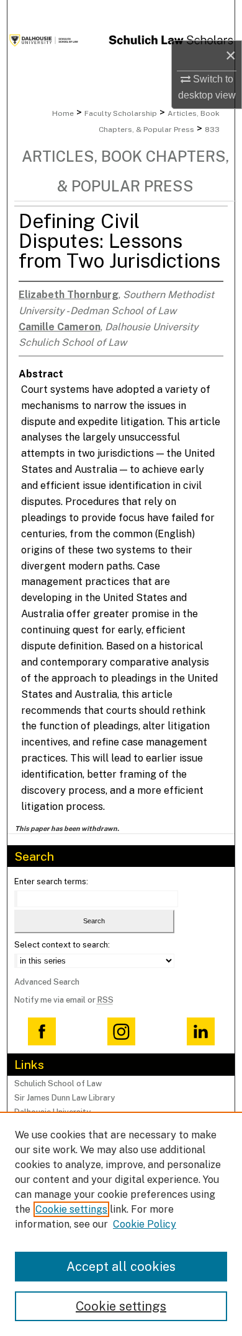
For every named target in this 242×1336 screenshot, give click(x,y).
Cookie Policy (144, 1224)
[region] (121, 1224)
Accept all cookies (121, 1266)
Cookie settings (71, 1209)
